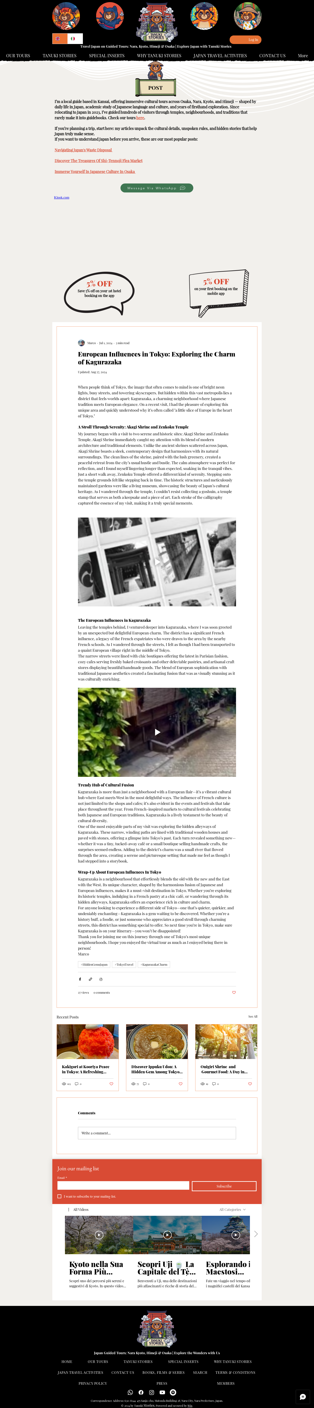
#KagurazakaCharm (154, 964)
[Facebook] (141, 1392)
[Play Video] (99, 1235)
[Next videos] (256, 1234)
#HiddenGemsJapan (94, 964)
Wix (190, 1405)
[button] (78, 1209)
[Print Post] (101, 979)
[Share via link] (90, 979)
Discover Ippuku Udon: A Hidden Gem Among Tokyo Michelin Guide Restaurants (156, 1069)
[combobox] (232, 1209)
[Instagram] (151, 1392)
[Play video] (157, 562)
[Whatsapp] (130, 1392)
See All (252, 1016)
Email (62, 1177)
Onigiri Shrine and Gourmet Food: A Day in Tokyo (222, 1069)
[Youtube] (162, 1392)
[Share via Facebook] (80, 979)
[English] (60, 39)
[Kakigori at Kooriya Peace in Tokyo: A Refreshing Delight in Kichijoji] (88, 1041)
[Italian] (75, 39)
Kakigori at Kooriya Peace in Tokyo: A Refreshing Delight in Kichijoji (85, 1069)
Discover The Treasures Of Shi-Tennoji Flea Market (98, 160)
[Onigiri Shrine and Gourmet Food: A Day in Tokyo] (226, 1041)
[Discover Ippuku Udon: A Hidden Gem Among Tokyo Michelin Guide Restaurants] (157, 1041)
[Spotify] (173, 1392)
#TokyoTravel (124, 964)
